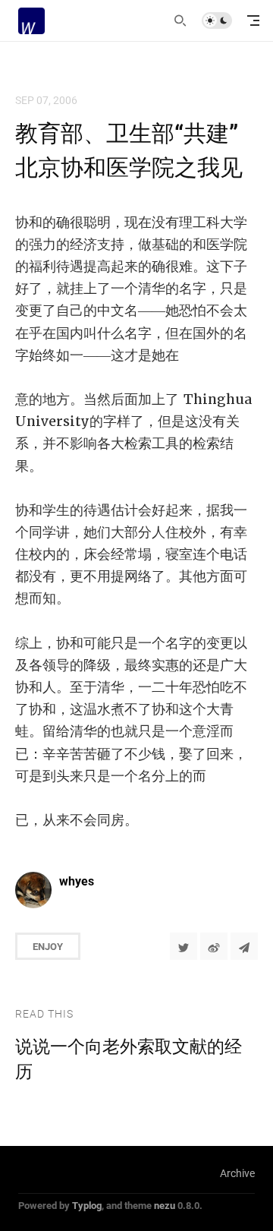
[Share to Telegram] (244, 946)
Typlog (87, 1205)
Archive (237, 1173)
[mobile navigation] (253, 20)
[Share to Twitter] (183, 946)
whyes (76, 881)
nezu (164, 1205)
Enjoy (48, 946)
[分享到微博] (214, 946)
